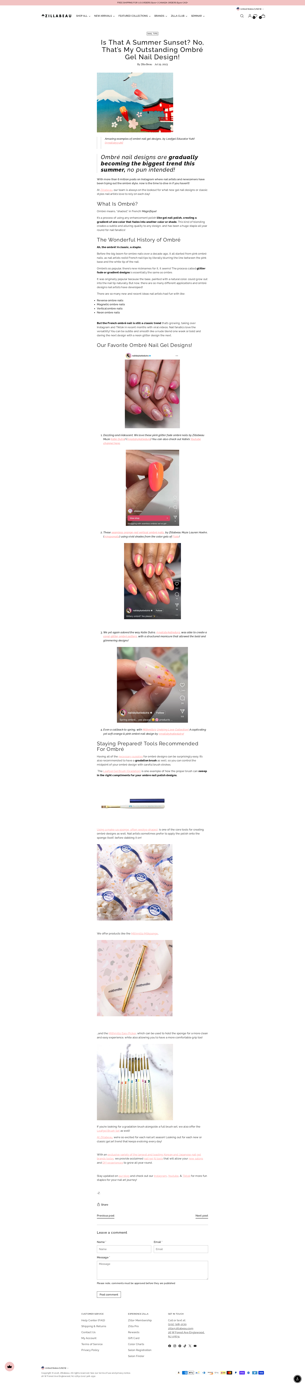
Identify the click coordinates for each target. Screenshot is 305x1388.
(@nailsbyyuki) (114, 142)
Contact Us (88, 1332)
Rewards (133, 1332)
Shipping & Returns (93, 1326)
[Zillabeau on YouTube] (195, 1346)
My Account (89, 1338)
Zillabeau (65, 1373)
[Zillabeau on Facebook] (170, 1346)
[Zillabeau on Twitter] (190, 1346)
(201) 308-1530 (177, 1324)
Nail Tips (153, 33)
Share (104, 1204)
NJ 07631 (174, 1336)
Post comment (109, 1294)
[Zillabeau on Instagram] (175, 1346)
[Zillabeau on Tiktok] (185, 1346)
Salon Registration (140, 1350)
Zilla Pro (133, 1326)
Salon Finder (136, 1356)
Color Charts (136, 1344)
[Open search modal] (242, 16)
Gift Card (133, 1338)
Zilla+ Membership (140, 1320)
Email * (158, 1242)
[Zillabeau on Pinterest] (180, 1346)
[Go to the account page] (248, 16)
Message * (103, 1257)
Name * (101, 1242)
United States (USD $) (250, 9)
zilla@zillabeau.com (180, 1328)
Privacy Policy (90, 1350)
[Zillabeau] (56, 15)
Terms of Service (92, 1344)
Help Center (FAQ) (93, 1320)
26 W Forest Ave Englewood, (186, 1332)
